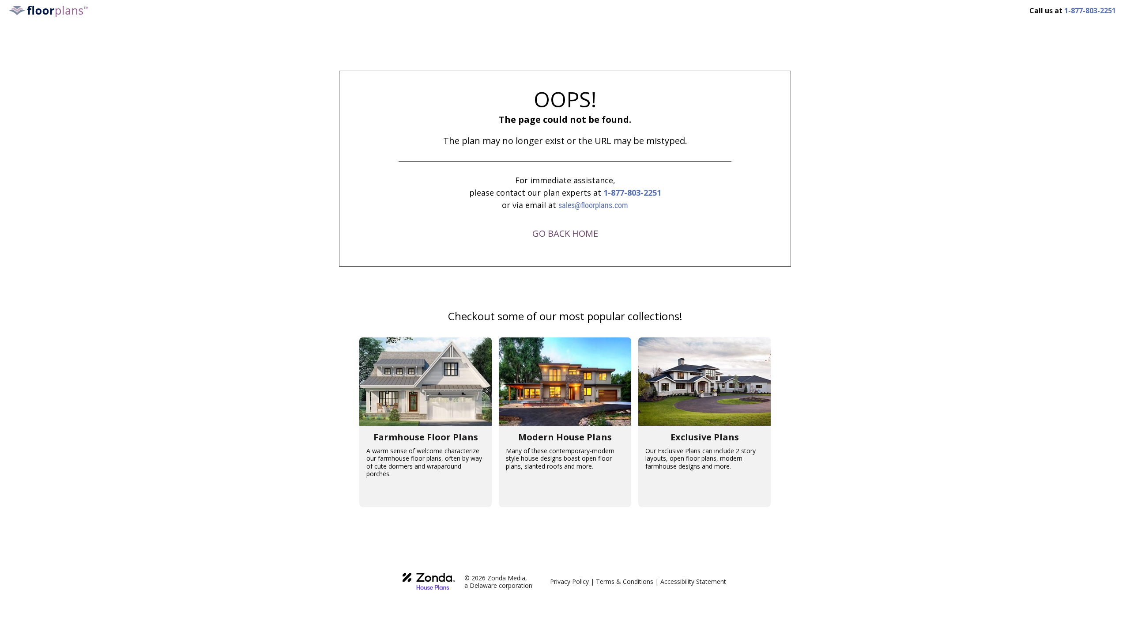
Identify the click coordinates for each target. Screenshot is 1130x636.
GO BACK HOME (565, 233)
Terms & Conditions (624, 581)
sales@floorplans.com (593, 205)
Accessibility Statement (693, 581)
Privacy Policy (569, 581)
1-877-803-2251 (632, 192)
